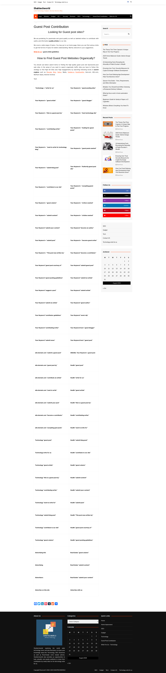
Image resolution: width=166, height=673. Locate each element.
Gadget (40, 2)
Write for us (38, 52)
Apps (40, 16)
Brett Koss (120, 129)
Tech (44, 2)
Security (65, 16)
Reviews (72, 16)
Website (46, 16)
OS (58, 16)
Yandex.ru (71, 72)
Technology (85, 16)
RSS (106, 45)
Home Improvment (106, 624)
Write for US (113, 16)
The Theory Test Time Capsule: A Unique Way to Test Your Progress (123, 124)
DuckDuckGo (79, 72)
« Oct (104, 288)
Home (103, 620)
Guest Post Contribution (100, 16)
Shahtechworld (42, 8)
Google (49, 72)
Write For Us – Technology (109, 644)
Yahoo (59, 72)
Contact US (50, 2)
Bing (54, 72)
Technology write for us (61, 2)
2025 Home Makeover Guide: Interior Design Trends (122, 134)
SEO (35, 2)
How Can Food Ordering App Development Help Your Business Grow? (123, 170)
